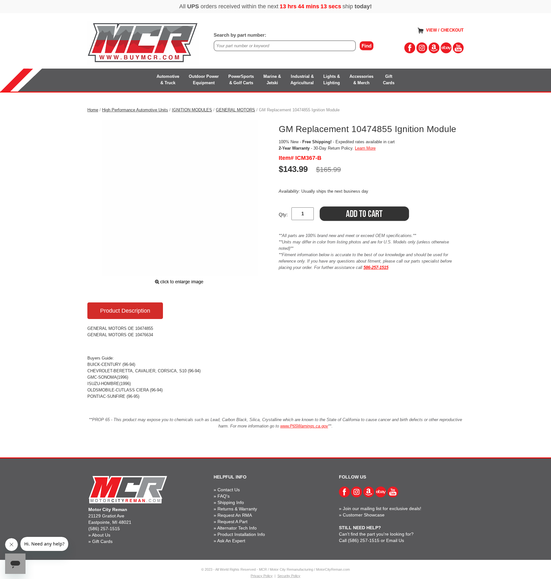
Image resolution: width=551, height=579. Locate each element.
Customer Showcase (364, 514)
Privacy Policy (262, 576)
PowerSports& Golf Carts (241, 79)
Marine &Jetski (272, 79)
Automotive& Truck (168, 79)
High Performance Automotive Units (135, 110)
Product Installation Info (241, 534)
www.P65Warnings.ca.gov (304, 426)
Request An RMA (234, 515)
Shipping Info (230, 502)
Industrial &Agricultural (302, 79)
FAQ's (223, 496)
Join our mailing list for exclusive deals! (382, 508)
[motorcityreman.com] (143, 43)
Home (92, 110)
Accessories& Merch (361, 79)
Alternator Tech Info (237, 528)
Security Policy (288, 576)
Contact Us (228, 489)
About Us (101, 535)
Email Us (395, 540)
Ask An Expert (231, 540)
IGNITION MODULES (192, 110)
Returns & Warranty (237, 508)
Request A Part (232, 521)
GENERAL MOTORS (235, 110)
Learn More (365, 148)
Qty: (283, 214)
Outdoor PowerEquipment (204, 79)
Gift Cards (102, 541)
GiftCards (388, 79)
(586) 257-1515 (104, 528)
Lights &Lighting (331, 79)
